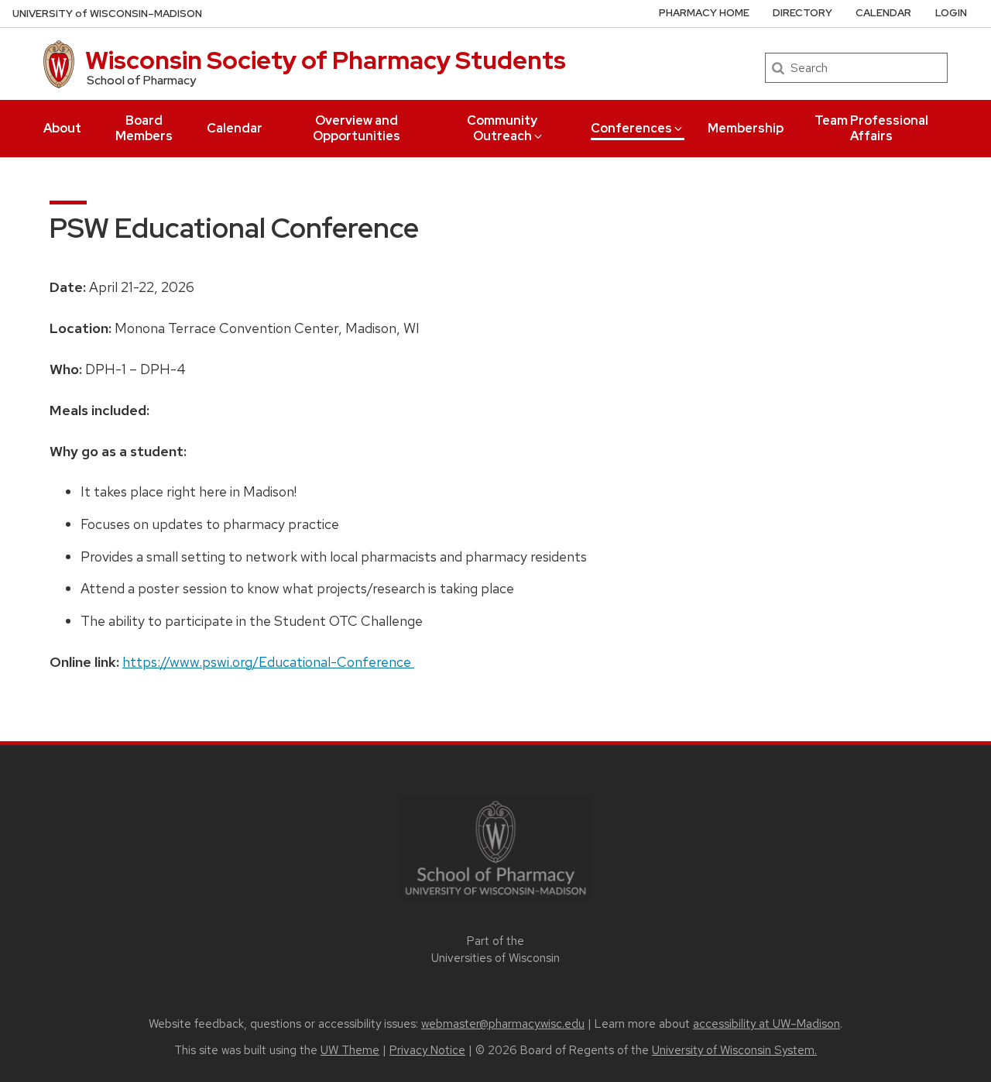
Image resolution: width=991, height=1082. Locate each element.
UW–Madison (107, 13)
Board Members (144, 128)
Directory (802, 12)
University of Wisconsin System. (734, 1050)
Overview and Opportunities (356, 128)
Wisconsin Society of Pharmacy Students (325, 60)
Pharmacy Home (704, 12)
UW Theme (350, 1050)
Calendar (234, 128)
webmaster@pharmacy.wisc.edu (503, 1024)
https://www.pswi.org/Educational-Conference (268, 662)
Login (951, 12)
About (62, 128)
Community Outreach (502, 128)
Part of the (495, 950)
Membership (746, 128)
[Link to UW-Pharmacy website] (495, 847)
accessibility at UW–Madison (766, 1024)
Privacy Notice (427, 1050)
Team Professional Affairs (871, 128)
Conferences (631, 128)
